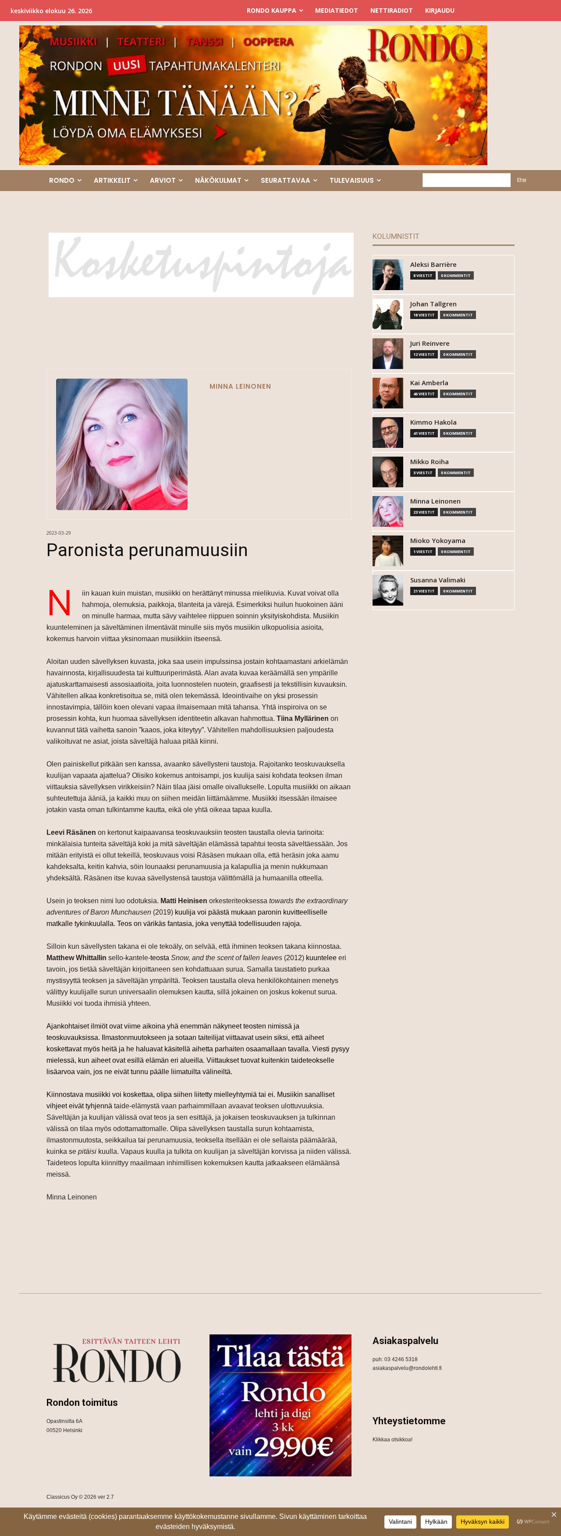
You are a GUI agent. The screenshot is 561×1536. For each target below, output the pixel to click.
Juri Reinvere (430, 343)
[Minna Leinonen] (122, 444)
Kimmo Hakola (433, 422)
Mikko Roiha (429, 462)
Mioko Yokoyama (437, 540)
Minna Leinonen (240, 386)
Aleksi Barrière (433, 264)
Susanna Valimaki (437, 580)
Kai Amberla (429, 383)
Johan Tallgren (433, 304)
